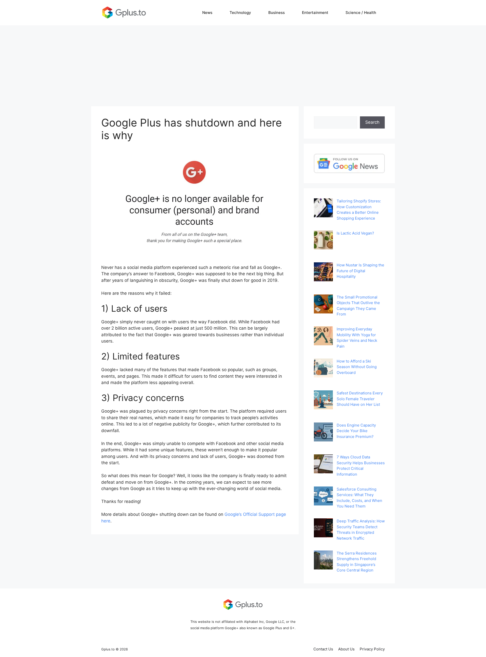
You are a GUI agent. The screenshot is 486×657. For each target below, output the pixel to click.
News (207, 12)
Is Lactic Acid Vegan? (355, 233)
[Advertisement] (243, 63)
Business (276, 12)
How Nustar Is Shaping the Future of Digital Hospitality (360, 271)
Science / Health (361, 12)
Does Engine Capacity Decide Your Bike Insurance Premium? (356, 431)
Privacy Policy (372, 649)
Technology (240, 12)
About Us (346, 649)
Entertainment (315, 12)
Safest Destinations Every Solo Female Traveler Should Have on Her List (360, 399)
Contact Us (323, 649)
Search (372, 122)
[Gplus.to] (124, 12)
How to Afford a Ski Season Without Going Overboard (357, 367)
